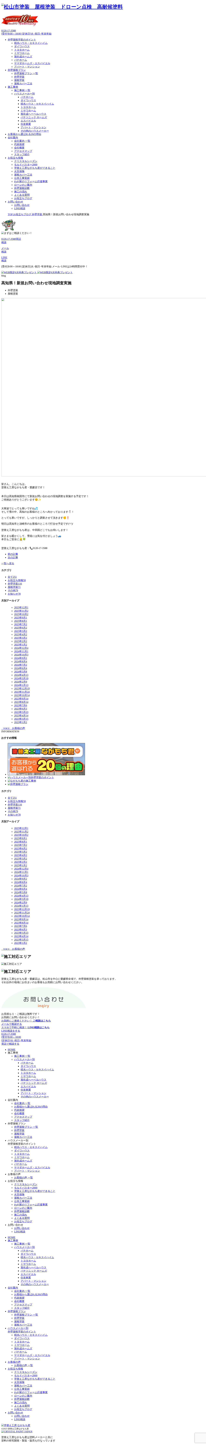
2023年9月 (21, 698)
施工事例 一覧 (22, 90)
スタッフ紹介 (22, 154)
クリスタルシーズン (25, 161)
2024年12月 (21, 648)
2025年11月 (21, 610)
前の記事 (13, 554)
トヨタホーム (22, 49)
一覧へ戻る (7, 563)
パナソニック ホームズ (34, 117)
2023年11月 (22, 692)
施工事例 (13, 87)
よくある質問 (22, 195)
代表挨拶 (19, 144)
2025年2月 (20, 641)
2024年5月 (20, 671)
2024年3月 (21, 678)
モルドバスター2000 (25, 164)
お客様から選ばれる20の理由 (24, 134)
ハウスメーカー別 (24, 93)
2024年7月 (20, 664)
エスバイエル (28, 120)
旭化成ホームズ (23, 56)
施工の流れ (20, 191)
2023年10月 (22, 695)
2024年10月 (21, 654)
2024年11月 (21, 651)
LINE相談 (19, 208)
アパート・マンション (27, 66)
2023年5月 (21, 712)
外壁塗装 (19, 76)
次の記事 (13, 557)
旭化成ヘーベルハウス (33, 114)
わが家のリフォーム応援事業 (31, 181)
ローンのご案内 (23, 184)
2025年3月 (20, 637)
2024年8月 (20, 661)
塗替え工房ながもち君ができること (34, 168)
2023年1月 (20, 722)
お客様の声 (14, 1362)
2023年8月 (21, 702)
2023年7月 (20, 705)
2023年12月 (22, 688)
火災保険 (19, 171)
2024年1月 (21, 685)
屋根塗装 (19, 80)
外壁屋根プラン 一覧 (26, 73)
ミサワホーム (22, 53)
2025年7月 (20, 624)
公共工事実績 (22, 178)
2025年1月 (20, 644)
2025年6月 (20, 627)
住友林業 (26, 124)
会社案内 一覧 (22, 141)
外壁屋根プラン (17, 70)
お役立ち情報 (15, 157)
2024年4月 (21, 675)
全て (12, 577)
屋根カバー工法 (23, 83)
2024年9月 (20, 658)
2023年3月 (21, 719)
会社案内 (13, 137)
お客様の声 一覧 (23, 1177)
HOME (11, 1049)
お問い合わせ (15, 201)
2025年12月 (21, 607)
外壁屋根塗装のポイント (22, 39)
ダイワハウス (22, 46)
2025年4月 (20, 634)
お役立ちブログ (23, 198)
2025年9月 (20, 617)
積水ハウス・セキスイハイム (31, 43)
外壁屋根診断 (22, 188)
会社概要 (19, 147)
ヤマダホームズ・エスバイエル (32, 63)
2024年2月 (20, 681)
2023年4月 (21, 715)
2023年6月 (20, 708)
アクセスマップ (23, 151)
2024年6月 (20, 668)
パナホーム (20, 60)
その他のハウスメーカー (35, 130)
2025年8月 (20, 621)
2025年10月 (21, 614)
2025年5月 (20, 631)
